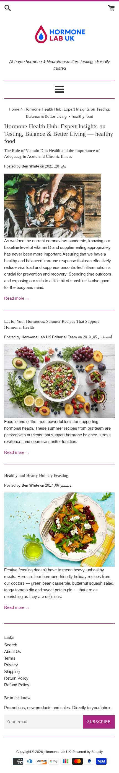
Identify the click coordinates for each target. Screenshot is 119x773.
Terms (9, 658)
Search (10, 644)
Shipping (12, 671)
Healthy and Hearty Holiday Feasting (36, 475)
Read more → (17, 298)
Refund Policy (16, 684)
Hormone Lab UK (58, 752)
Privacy (11, 664)
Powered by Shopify (88, 752)
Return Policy (16, 678)
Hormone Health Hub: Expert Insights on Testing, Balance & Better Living (54, 130)
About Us (12, 651)
